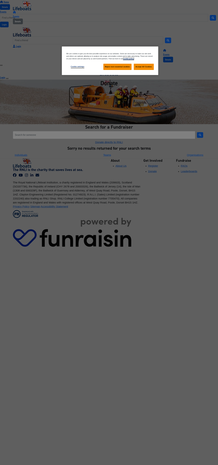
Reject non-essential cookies (117, 67)
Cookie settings (77, 66)
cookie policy (128, 59)
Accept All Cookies (144, 67)
